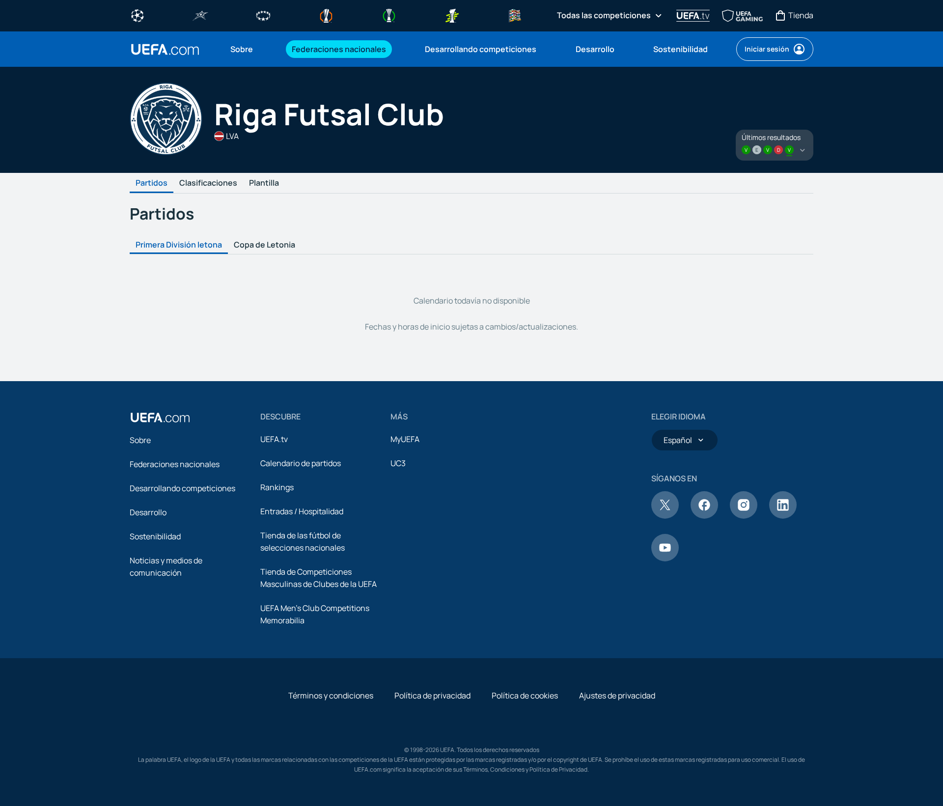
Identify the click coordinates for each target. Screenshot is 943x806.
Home (165, 49)
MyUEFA (404, 439)
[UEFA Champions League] (137, 14)
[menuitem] (249, 49)
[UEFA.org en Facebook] (704, 515)
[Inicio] (160, 417)
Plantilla (264, 183)
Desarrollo (148, 512)
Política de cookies (525, 695)
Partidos (151, 183)
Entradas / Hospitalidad (301, 511)
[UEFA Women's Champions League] (263, 14)
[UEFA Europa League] (326, 14)
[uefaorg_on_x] (665, 515)
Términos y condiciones (330, 695)
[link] (241, 49)
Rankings (277, 487)
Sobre (140, 440)
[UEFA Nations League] (515, 14)
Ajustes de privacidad (617, 695)
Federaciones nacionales (175, 464)
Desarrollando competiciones (182, 488)
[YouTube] (665, 558)
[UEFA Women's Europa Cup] (452, 14)
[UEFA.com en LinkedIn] (783, 515)
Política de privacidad (432, 695)
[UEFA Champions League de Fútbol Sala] (200, 14)
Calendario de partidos (300, 463)
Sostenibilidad (155, 536)
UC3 (398, 463)
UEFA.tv (274, 439)
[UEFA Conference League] (389, 14)
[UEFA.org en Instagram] (743, 515)
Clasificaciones (208, 183)
